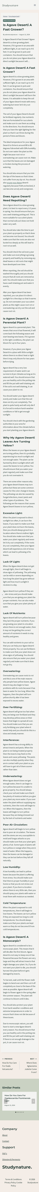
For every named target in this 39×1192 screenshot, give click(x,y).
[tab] (15, 1112)
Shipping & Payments (11, 1159)
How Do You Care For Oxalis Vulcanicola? (9, 1064)
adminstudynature (11, 34)
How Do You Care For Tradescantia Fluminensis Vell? (17, 1098)
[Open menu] (35, 5)
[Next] (33, 1101)
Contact (5, 1141)
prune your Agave (14, 182)
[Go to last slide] (5, 1101)
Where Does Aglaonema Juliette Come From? (31, 1065)
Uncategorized (9, 20)
